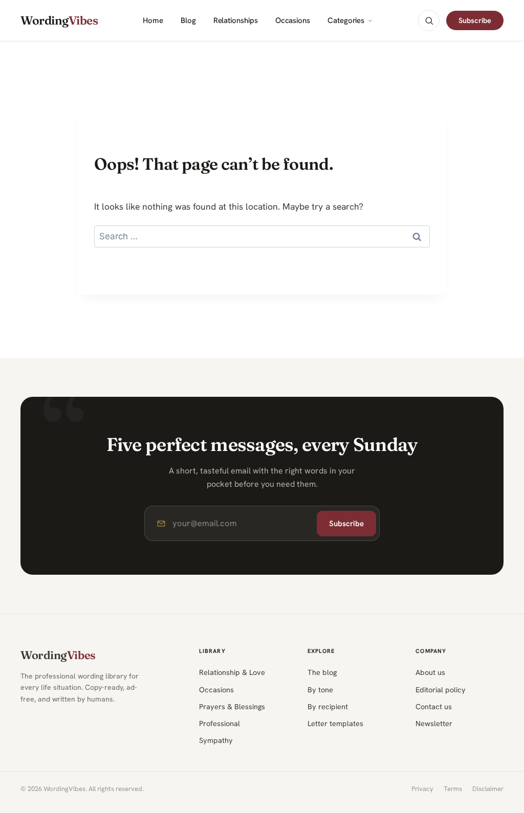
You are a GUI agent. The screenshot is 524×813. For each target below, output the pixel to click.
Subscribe (474, 20)
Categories (346, 21)
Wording (59, 21)
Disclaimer (488, 788)
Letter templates (335, 723)
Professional (219, 723)
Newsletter (434, 723)
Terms (453, 788)
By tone (320, 689)
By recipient (328, 706)
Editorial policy (441, 689)
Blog (188, 21)
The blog (322, 672)
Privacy (422, 788)
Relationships (235, 21)
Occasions (292, 21)
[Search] (429, 20)
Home (153, 21)
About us (430, 672)
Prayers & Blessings (232, 706)
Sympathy (216, 740)
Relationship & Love (232, 672)
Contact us (434, 706)
